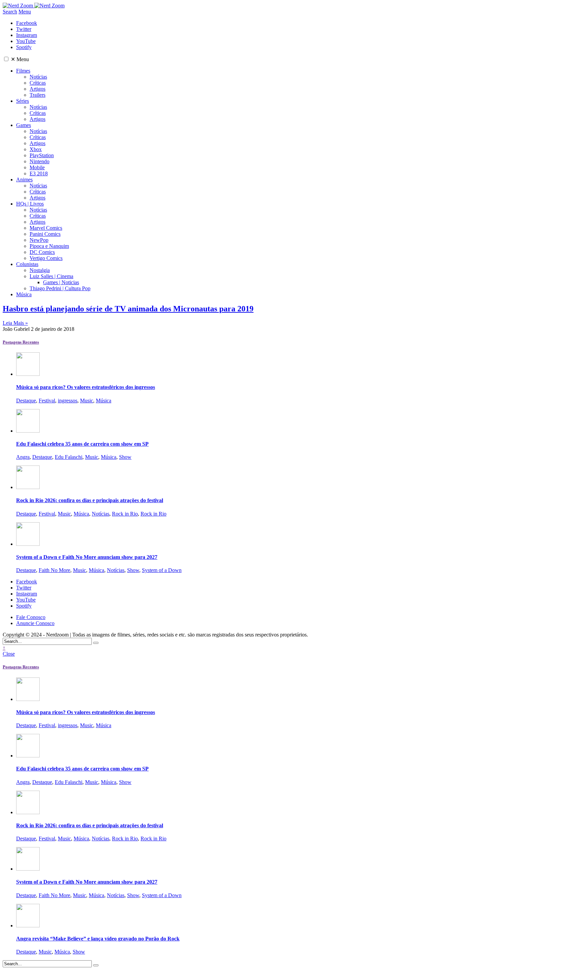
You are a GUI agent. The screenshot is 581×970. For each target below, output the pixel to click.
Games (23, 125)
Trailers (37, 95)
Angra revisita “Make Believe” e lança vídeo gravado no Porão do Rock (98, 938)
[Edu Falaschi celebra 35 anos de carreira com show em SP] (28, 431)
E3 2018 (39, 173)
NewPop (39, 240)
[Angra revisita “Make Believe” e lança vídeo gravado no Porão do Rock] (28, 925)
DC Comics (42, 252)
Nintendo (39, 161)
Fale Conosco (30, 617)
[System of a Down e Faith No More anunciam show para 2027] (28, 544)
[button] (6, 59)
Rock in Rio (125, 514)
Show (125, 457)
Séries (22, 101)
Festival (47, 400)
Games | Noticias (61, 282)
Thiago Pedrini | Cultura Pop (60, 288)
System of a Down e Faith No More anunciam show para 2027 (86, 557)
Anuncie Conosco (35, 623)
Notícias (38, 77)
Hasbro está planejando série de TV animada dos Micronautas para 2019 (128, 308)
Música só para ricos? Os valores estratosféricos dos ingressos (85, 387)
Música (24, 294)
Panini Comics (45, 234)
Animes (24, 179)
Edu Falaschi (68, 457)
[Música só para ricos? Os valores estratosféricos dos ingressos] (28, 374)
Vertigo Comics (46, 258)
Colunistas (27, 264)
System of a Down (162, 570)
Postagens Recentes (21, 342)
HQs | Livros (30, 204)
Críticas (38, 83)
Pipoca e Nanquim (49, 246)
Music (86, 400)
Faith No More (54, 570)
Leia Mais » (15, 323)
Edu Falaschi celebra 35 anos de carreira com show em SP (82, 444)
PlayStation (42, 155)
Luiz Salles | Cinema (51, 276)
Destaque (26, 400)
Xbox (36, 149)
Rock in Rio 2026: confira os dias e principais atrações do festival (89, 500)
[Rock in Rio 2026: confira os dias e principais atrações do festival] (28, 487)
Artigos (37, 89)
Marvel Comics (46, 228)
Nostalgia (40, 270)
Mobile (37, 167)
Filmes (23, 71)
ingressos (67, 400)
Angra (23, 457)
